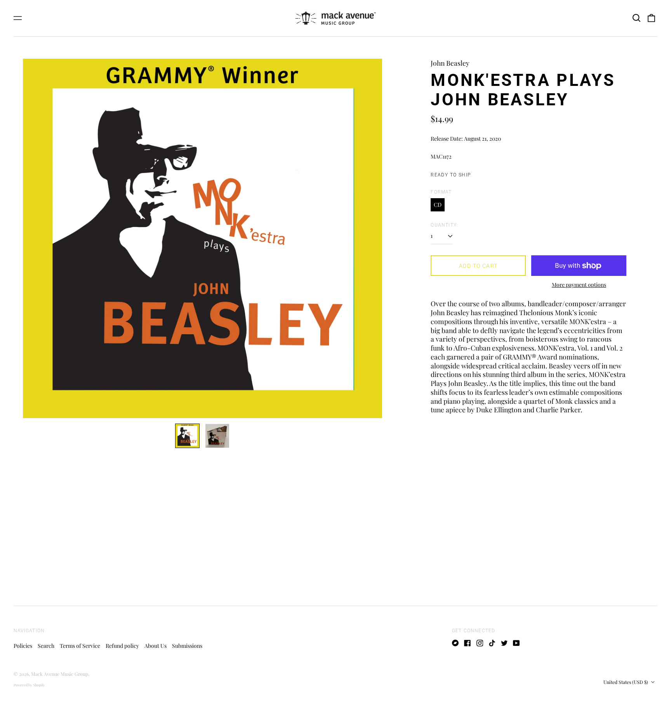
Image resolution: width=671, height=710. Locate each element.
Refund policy (122, 645)
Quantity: (444, 225)
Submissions (187, 645)
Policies (23, 645)
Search (46, 645)
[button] (636, 18)
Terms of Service (80, 645)
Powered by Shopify (29, 684)
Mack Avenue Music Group (59, 674)
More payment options (579, 284)
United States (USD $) (626, 682)
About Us (155, 645)
